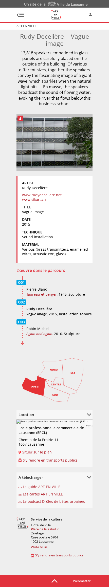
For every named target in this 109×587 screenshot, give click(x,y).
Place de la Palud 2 (45, 529)
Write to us (39, 547)
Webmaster (81, 581)
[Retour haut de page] (54, 580)
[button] (89, 423)
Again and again (39, 333)
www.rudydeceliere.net (42, 194)
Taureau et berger (41, 294)
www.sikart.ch (34, 199)
